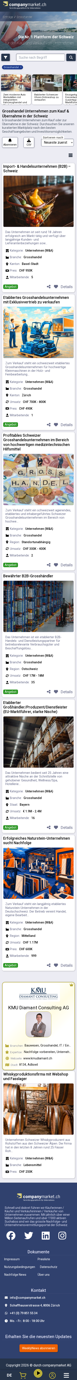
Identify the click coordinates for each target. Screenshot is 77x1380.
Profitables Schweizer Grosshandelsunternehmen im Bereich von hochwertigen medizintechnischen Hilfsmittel (36, 442)
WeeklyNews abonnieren (38, 1348)
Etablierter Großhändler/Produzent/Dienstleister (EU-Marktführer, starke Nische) (35, 707)
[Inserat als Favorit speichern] (55, 287)
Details (67, 286)
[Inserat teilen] (48, 287)
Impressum (12, 1259)
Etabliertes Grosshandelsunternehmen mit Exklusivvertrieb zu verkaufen (36, 299)
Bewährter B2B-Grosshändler (28, 576)
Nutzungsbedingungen (19, 1267)
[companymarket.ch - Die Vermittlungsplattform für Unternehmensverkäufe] (24, 6)
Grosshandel (24, 16)
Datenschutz (48, 1267)
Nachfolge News (15, 1274)
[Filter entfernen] (21, 67)
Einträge (8, 16)
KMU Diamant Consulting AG (38, 1007)
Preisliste (44, 1259)
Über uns (44, 1274)
